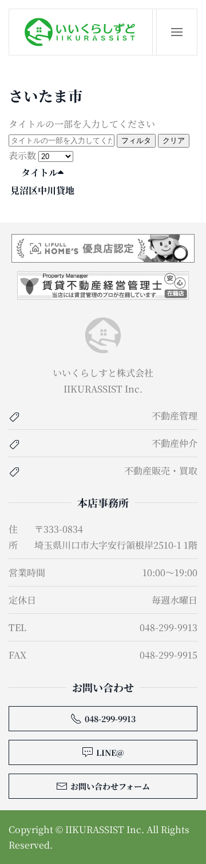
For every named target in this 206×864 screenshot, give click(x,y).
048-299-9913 (110, 718)
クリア (174, 140)
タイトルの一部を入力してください (82, 123)
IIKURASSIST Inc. (104, 829)
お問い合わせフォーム (110, 786)
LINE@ (110, 752)
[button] (177, 32)
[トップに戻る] (81, 32)
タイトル (39, 172)
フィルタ (136, 140)
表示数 (23, 155)
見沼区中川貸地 (42, 190)
